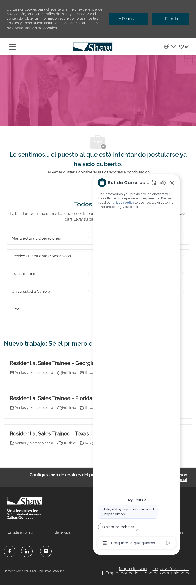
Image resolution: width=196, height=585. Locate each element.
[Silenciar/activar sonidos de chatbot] (163, 182)
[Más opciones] (105, 543)
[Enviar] (168, 543)
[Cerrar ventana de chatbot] (172, 182)
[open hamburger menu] (12, 47)
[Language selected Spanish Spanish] (170, 46)
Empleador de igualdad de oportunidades (147, 572)
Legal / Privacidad (171, 568)
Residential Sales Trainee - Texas (49, 433)
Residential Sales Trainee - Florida (51, 398)
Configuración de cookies (34, 28)
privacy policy (123, 202)
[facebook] (9, 551)
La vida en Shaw (20, 532)
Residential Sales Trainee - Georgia (52, 363)
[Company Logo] (93, 46)
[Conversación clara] (153, 182)
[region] (136, 362)
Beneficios (63, 532)
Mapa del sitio (133, 568)
